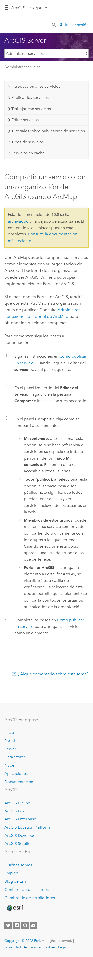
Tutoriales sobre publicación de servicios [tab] (48, 131)
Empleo (11, 873)
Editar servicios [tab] (25, 119)
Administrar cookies (39, 947)
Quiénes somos (18, 865)
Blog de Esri (15, 881)
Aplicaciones (16, 773)
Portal (9, 740)
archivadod (18, 221)
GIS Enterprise (29, 8)
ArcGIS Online (17, 803)
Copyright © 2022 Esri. (22, 941)
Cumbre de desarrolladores (29, 897)
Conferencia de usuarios (26, 889)
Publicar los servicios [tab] (30, 97)
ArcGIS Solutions (19, 843)
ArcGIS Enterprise (20, 819)
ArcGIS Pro (14, 811)
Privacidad (12, 947)
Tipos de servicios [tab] (27, 142)
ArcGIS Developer (20, 835)
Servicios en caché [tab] (28, 153)
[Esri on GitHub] (25, 925)
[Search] (54, 24)
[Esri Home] (14, 908)
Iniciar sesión (77, 24)
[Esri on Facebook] (16, 925)
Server (10, 749)
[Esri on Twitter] (8, 925)
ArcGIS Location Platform (27, 827)
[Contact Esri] (33, 925)
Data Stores (15, 757)
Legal (62, 947)
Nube (9, 765)
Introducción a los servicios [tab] (35, 86)
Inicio (9, 732)
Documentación (18, 781)
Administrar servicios (22, 67)
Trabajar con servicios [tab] (31, 108)
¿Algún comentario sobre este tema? (53, 673)
